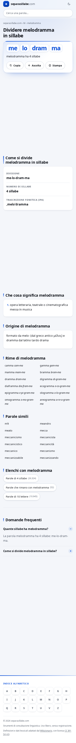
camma (14, 365)
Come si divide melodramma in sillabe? (30, 551)
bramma (50, 372)
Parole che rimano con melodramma (30, 487)
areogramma (55, 401)
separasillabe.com (12, 23)
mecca (44, 430)
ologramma (54, 392)
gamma (49, 365)
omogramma (19, 401)
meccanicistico (13, 444)
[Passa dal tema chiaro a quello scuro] (69, 4)
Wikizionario (46, 730)
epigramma (19, 392)
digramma (53, 379)
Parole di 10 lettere (21, 496)
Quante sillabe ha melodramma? (25, 529)
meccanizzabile (14, 457)
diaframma (18, 386)
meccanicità (47, 444)
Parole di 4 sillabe (21, 478)
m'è (7, 423)
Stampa (57, 65)
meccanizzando (49, 457)
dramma (15, 379)
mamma (15, 372)
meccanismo (47, 451)
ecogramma (55, 386)
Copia (16, 65)
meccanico (11, 451)
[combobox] (38, 13)
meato (8, 430)
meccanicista (47, 437)
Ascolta (36, 65)
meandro (45, 423)
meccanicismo (13, 437)
